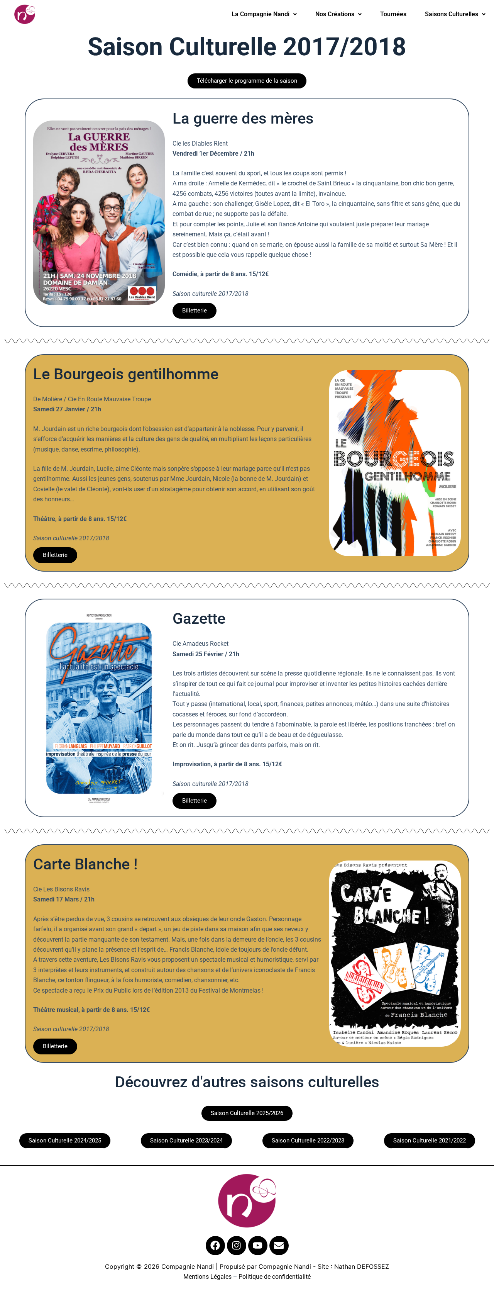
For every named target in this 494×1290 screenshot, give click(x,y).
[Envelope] (279, 1245)
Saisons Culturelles (451, 14)
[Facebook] (215, 1245)
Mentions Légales (207, 1276)
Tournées (393, 14)
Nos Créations (334, 14)
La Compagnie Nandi (260, 14)
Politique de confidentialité (275, 1276)
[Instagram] (236, 1245)
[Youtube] (257, 1245)
